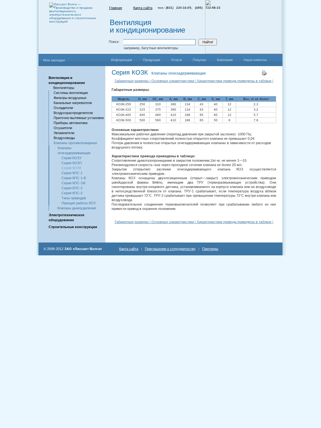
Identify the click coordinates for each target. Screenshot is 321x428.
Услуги (176, 60)
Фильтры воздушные (70, 98)
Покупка (199, 60)
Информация (121, 60)
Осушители (63, 128)
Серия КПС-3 (71, 193)
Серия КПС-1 (71, 173)
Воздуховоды (64, 138)
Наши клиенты (255, 60)
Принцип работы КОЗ (78, 203)
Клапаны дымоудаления (76, 208)
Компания (225, 60)
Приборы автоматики (70, 123)
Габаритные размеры (132, 81)
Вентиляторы (63, 88)
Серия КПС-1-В (73, 178)
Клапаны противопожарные (75, 143)
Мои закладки (54, 60)
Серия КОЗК (71, 168)
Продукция (151, 60)
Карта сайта (142, 8)
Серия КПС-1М (73, 183)
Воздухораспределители (73, 113)
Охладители (63, 108)
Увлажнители (64, 133)
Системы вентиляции (71, 93)
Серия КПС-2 (71, 188)
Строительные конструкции (73, 227)
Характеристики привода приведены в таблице (234, 81)
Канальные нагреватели (73, 103)
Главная (115, 8)
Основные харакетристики (172, 81)
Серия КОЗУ (71, 158)
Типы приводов (73, 198)
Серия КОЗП (71, 163)
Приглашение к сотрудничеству (170, 249)
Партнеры (210, 249)
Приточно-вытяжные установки (79, 118)
